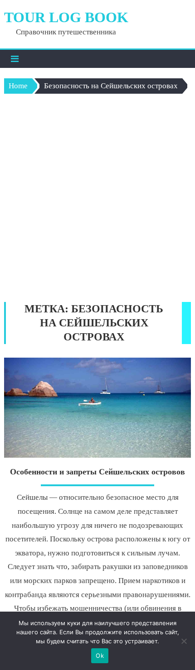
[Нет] (183, 641)
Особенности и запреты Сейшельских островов (97, 471)
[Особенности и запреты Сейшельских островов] (97, 408)
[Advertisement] (97, 200)
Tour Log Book (66, 17)
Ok (100, 655)
